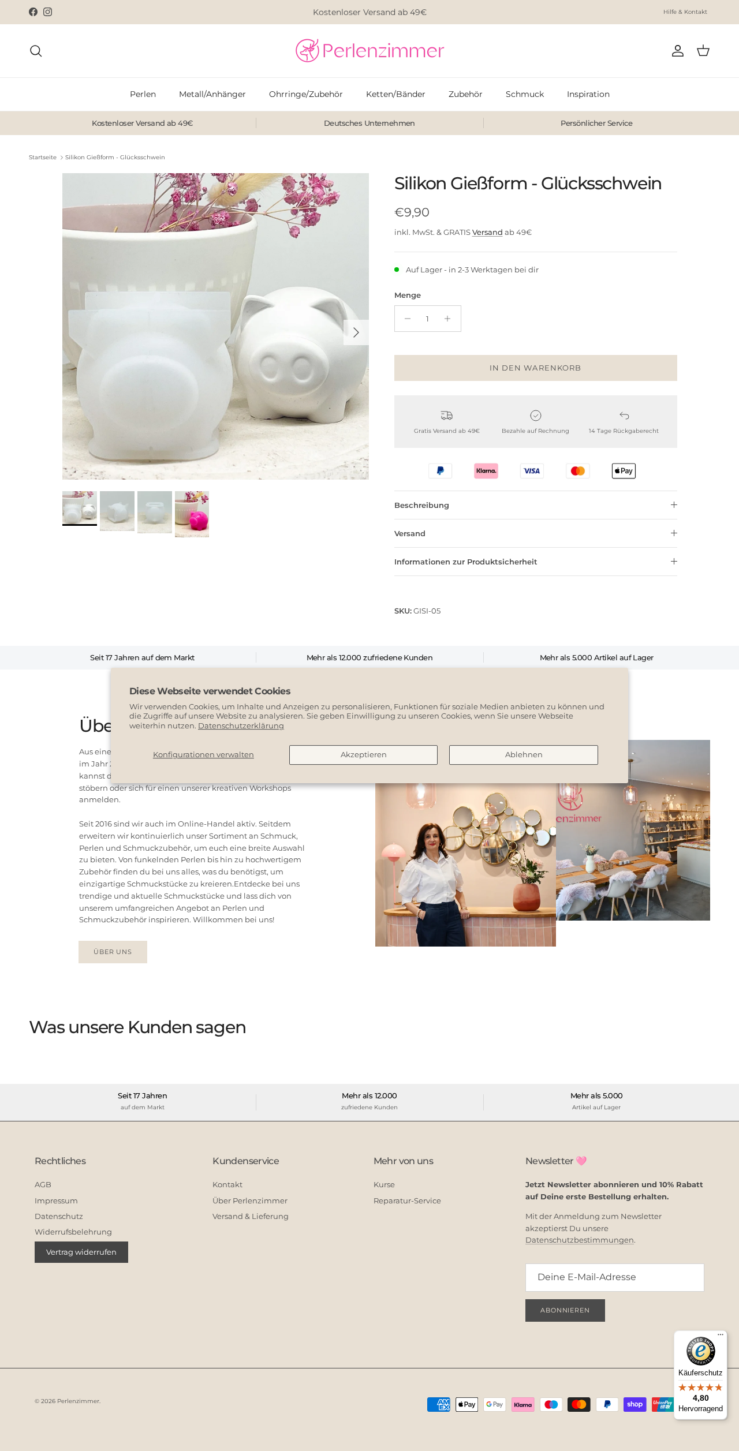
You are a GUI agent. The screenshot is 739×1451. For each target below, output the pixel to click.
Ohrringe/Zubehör (306, 94)
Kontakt (227, 1184)
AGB (43, 1184)
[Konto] (675, 51)
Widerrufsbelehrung (73, 1231)
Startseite (43, 157)
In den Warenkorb (535, 367)
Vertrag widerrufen (81, 1251)
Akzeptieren (364, 754)
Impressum (56, 1200)
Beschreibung (421, 505)
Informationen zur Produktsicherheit (466, 561)
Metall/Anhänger (212, 94)
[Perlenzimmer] (369, 51)
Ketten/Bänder (396, 94)
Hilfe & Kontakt (685, 12)
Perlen (143, 94)
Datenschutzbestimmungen (579, 1239)
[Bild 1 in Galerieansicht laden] (215, 326)
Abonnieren (565, 1310)
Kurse (384, 1184)
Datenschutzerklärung (241, 725)
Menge (407, 295)
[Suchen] (36, 51)
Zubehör (466, 94)
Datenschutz (59, 1216)
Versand (487, 232)
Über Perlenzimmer (250, 1200)
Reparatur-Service (407, 1200)
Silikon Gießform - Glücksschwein (115, 157)
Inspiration (588, 94)
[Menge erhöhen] (451, 318)
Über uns (113, 952)
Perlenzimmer (78, 1401)
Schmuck (525, 94)
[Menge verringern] (405, 318)
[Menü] (720, 1337)
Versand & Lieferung (250, 1216)
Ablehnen (524, 754)
